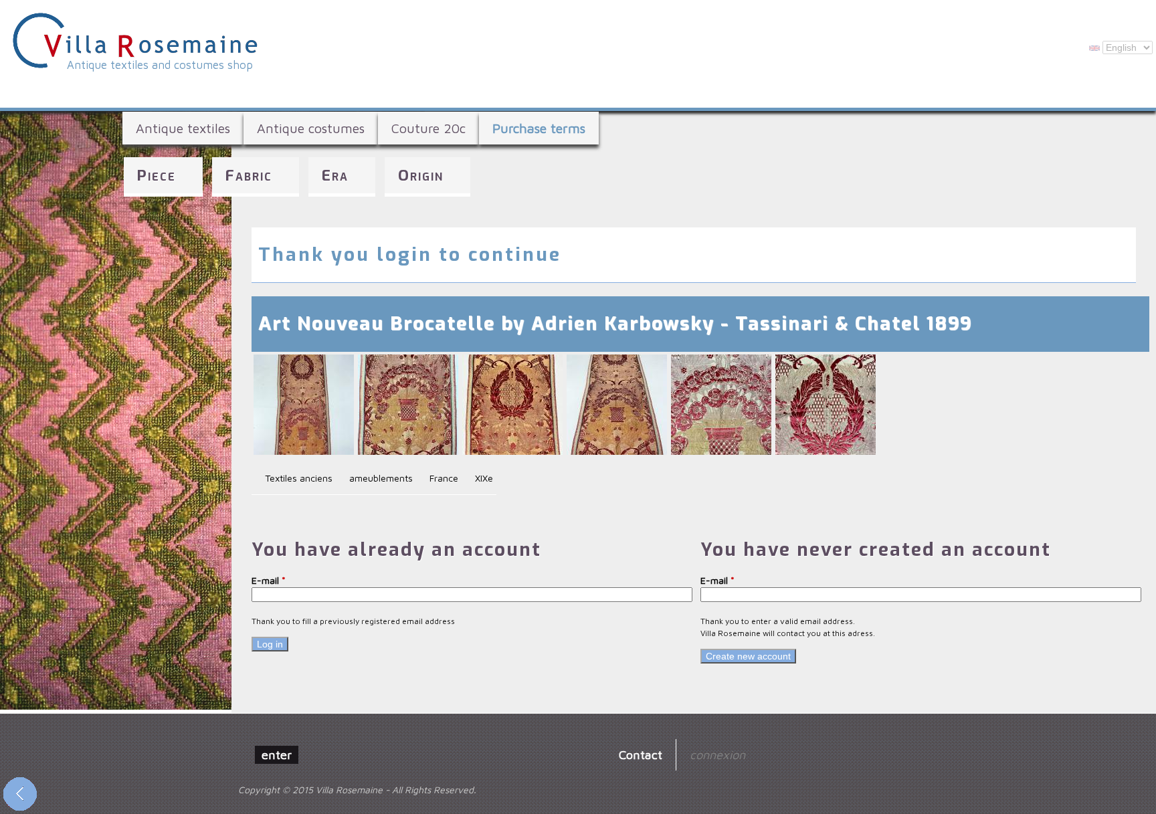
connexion (717, 754)
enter (277, 754)
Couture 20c (428, 128)
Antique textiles (183, 128)
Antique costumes (311, 128)
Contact (640, 754)
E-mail (269, 580)
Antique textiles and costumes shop (160, 65)
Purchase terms (538, 128)
